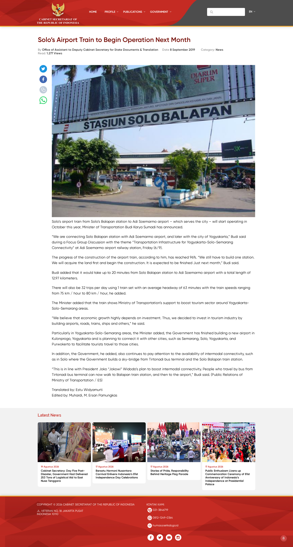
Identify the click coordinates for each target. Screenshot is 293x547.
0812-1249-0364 (162, 517)
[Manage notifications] (283, 538)
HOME (93, 12)
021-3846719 (160, 509)
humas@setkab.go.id (165, 525)
